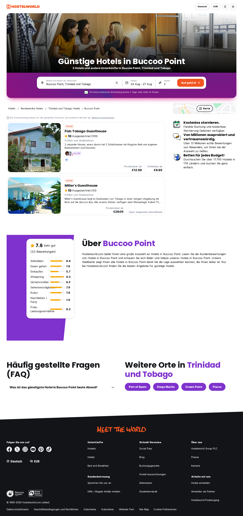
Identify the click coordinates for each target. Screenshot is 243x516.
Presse (195, 457)
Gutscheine (90, 509)
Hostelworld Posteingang (205, 500)
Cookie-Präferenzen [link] (165, 509)
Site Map (144, 509)
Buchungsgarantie (149, 465)
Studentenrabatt (148, 491)
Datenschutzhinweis (18, 509)
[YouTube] (33, 449)
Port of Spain (137, 386)
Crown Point (193, 386)
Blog (141, 457)
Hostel (69, 126)
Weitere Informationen (103, 117)
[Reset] (117, 83)
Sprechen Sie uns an (99, 482)
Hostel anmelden (200, 482)
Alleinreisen (145, 482)
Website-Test (126, 509)
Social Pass (145, 448)
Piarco (217, 386)
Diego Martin (166, 386)
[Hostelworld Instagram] (25, 449)
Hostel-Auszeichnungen (152, 474)
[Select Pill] (225, 6)
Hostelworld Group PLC (204, 448)
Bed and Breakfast (98, 465)
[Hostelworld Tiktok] (49, 449)
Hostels (92, 448)
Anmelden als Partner (203, 491)
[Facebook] (9, 449)
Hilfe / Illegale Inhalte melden (104, 491)
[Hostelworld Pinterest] (41, 449)
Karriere (195, 465)
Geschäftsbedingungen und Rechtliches (56, 509)
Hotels (91, 457)
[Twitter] (17, 449)
